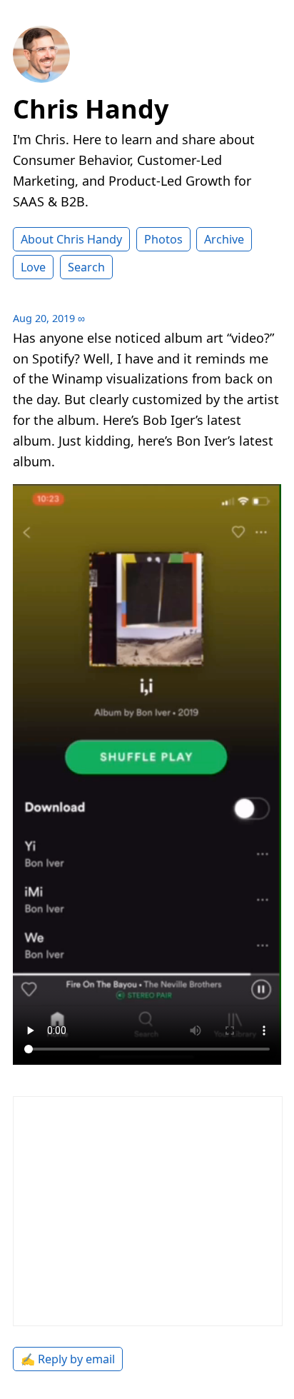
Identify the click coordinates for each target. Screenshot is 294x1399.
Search (86, 267)
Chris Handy (90, 108)
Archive (224, 239)
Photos (163, 239)
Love (33, 267)
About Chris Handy (71, 239)
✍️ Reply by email (68, 1359)
